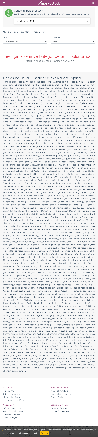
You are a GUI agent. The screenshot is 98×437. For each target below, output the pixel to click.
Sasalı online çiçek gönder (16, 164)
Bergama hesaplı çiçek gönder (18, 275)
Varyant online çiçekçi (47, 220)
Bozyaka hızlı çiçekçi (58, 134)
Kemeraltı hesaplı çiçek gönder (50, 140)
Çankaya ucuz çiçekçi (49, 100)
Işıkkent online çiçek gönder (23, 131)
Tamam (44, 433)
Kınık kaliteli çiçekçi (80, 361)
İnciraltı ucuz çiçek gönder (70, 131)
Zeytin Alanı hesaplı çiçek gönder (78, 303)
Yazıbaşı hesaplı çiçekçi (84, 287)
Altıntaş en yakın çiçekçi (65, 81)
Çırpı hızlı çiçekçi (78, 327)
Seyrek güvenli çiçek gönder (68, 260)
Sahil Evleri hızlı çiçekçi (78, 214)
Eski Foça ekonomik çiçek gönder (54, 272)
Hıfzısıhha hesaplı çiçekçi (35, 128)
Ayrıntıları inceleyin (30, 433)
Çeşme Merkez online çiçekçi (59, 241)
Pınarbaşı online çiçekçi (33, 158)
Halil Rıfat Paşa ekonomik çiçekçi (48, 121)
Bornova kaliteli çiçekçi (28, 94)
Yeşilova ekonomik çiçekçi (64, 223)
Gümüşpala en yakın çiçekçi (30, 226)
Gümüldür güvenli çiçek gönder (55, 327)
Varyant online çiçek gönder (72, 220)
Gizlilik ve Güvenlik (59, 408)
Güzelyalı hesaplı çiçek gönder (17, 121)
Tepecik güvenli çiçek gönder (38, 183)
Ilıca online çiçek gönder (53, 247)
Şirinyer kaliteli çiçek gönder (24, 100)
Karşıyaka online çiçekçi (60, 137)
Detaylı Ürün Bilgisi (11, 414)
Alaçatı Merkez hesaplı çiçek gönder (20, 251)
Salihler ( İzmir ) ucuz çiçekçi (24, 361)
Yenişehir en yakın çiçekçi (58, 168)
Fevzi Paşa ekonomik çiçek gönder (57, 195)
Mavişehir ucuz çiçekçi (54, 146)
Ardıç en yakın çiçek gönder (37, 294)
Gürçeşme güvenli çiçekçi (41, 177)
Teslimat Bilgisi (10, 417)
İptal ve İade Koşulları (61, 394)
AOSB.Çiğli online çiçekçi (73, 171)
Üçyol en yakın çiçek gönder (31, 168)
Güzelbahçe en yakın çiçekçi (17, 118)
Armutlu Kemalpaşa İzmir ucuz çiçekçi (56, 340)
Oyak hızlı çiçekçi (31, 155)
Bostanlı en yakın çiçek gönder (18, 97)
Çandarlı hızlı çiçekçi (53, 266)
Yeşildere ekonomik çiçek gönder (35, 223)
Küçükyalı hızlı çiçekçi (36, 143)
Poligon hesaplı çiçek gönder (17, 161)
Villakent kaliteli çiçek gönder (24, 321)
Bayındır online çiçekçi (47, 263)
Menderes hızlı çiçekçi (13, 149)
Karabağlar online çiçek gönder (32, 134)
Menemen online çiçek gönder (17, 260)
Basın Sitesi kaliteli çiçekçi (51, 88)
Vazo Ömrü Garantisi (13, 411)
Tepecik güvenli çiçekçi (13, 183)
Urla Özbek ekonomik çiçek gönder (20, 340)
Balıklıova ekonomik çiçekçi (70, 306)
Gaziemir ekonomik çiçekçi (30, 112)
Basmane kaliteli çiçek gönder (41, 91)
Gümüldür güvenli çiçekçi (28, 327)
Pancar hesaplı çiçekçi (84, 331)
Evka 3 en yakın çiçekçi (63, 346)
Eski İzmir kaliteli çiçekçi (33, 174)
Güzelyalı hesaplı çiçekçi (82, 118)
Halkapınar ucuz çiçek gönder (48, 125)
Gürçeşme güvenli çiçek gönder (69, 177)
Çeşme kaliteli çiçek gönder (30, 241)
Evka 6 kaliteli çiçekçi (27, 352)
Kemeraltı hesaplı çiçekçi (22, 140)
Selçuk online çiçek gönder (49, 324)
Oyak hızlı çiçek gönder (51, 155)
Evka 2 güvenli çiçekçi (13, 346)
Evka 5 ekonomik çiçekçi (66, 349)
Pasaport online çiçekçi (74, 155)
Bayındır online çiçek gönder (73, 263)
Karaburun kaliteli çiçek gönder (68, 309)
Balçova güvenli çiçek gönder (24, 88)
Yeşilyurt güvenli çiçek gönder (47, 171)
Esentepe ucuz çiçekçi (53, 106)
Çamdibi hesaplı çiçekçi (83, 186)
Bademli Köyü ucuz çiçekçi (61, 312)
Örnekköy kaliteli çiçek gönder (51, 214)
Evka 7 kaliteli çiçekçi (77, 352)
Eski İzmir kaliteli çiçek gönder (60, 174)
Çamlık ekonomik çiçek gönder (70, 189)
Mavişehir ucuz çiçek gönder (80, 146)
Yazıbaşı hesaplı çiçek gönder (17, 291)
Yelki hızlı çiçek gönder (68, 229)
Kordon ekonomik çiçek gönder (25, 211)
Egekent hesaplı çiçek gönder (26, 106)
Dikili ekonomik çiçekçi (61, 358)
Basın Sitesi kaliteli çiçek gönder (79, 88)
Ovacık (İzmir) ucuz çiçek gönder (66, 355)
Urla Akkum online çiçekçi (23, 337)
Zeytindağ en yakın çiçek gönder (57, 331)
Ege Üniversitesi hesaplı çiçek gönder (76, 343)
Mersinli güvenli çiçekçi (55, 180)
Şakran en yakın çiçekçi (62, 269)
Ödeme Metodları (11, 394)
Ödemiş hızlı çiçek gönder (23, 263)
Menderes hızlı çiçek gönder (37, 149)
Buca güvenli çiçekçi (43, 97)
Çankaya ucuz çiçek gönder (74, 100)
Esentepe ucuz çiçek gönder (80, 106)
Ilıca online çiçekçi (32, 247)
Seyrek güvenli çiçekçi (43, 260)
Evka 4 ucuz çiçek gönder (42, 349)
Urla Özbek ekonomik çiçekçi (80, 337)
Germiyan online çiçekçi (49, 251)
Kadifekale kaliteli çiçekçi (71, 201)
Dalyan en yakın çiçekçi (27, 244)
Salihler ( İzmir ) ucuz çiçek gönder (54, 361)
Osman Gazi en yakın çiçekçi (54, 211)
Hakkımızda (8, 391)
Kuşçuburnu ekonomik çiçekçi (46, 291)
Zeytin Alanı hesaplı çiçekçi (47, 303)
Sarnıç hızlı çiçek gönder (62, 161)
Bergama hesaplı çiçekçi (82, 272)
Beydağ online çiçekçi (34, 364)
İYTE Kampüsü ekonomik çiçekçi (54, 321)
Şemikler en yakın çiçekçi (38, 217)
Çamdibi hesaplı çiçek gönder (17, 189)
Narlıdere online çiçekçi (23, 152)
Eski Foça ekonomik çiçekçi (24, 272)
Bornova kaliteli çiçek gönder (55, 94)
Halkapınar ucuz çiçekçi (22, 125)
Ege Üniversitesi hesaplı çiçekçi (42, 343)
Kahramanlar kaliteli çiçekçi (41, 204)
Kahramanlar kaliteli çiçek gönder (76, 204)
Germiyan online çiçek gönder (76, 251)
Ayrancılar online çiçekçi (22, 281)
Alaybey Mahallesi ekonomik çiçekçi (20, 235)
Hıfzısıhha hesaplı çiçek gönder (64, 128)
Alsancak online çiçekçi (52, 232)
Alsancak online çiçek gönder (79, 232)
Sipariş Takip (57, 397)
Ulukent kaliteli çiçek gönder (65, 318)
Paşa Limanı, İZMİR (25, 21)
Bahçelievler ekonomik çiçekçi (30, 85)
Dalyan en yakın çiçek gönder (54, 244)
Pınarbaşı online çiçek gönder (58, 158)
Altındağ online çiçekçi (13, 81)
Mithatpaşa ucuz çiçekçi (62, 149)
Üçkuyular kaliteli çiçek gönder (70, 164)
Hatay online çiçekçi (20, 297)
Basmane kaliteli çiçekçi (14, 91)
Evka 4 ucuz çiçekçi (20, 349)
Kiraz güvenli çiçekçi (85, 364)
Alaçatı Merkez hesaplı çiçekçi (80, 247)
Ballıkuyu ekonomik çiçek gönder (55, 186)
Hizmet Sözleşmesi (60, 411)
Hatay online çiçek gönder (44, 297)
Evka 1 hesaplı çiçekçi (84, 174)
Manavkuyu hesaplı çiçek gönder (27, 146)
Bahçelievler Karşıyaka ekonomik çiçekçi (51, 367)
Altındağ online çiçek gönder (39, 81)
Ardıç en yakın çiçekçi (13, 294)
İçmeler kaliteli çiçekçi (14, 306)
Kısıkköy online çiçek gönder (38, 278)
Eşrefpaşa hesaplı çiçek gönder (43, 109)
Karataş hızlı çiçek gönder (35, 137)
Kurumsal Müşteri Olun (13, 400)
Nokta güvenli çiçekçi (77, 152)
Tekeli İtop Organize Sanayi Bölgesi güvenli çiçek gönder (45, 287)
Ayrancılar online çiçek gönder (49, 281)
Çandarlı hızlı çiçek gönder (77, 266)
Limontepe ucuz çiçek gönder (29, 180)
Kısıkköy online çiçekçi (13, 278)
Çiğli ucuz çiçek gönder (67, 103)
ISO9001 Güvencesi (12, 408)
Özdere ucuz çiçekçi (72, 324)
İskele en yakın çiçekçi (68, 297)
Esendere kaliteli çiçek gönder (33, 192)
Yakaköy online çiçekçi (63, 278)
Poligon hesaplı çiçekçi (83, 158)
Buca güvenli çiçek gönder (67, 97)
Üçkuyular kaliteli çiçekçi (42, 164)
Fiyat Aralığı (55, 37)
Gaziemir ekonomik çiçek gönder (60, 112)
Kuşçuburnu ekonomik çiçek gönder (77, 291)
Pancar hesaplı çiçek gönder (17, 334)
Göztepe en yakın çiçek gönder (27, 115)
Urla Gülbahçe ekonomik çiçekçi (48, 334)
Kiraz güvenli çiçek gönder (16, 367)
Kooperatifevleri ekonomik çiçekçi (19, 208)
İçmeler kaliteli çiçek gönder (41, 306)
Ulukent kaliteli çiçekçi (41, 318)
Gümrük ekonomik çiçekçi (57, 198)
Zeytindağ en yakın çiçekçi (28, 331)
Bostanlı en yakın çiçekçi (82, 94)
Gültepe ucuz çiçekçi (55, 115)
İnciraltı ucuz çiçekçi (47, 131)
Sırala (5, 37)
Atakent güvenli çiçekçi (63, 183)
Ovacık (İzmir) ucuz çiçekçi (36, 355)
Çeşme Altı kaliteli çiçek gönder (56, 300)
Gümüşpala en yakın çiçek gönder (61, 226)
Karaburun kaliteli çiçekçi (39, 309)
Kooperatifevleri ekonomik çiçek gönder (56, 208)
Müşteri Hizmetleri (59, 391)
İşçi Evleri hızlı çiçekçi (21, 201)
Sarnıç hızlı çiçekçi (41, 161)
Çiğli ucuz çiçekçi (47, 103)
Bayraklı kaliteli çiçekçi (68, 91)
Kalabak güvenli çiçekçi (83, 300)
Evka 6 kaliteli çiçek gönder (52, 352)
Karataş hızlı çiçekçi (12, 137)
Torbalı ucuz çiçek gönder (23, 238)
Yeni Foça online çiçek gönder (36, 269)
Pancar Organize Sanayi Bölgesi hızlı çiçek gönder (37, 284)
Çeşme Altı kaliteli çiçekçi (28, 300)
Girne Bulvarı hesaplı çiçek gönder (27, 198)
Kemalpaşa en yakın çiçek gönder (51, 257)
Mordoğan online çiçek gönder (32, 312)
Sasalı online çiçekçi (84, 161)
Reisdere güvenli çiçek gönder (79, 254)
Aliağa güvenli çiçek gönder (73, 238)
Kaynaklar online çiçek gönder (25, 229)
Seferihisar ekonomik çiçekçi (47, 275)
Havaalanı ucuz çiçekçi (73, 125)
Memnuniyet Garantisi (13, 397)
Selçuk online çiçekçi (26, 324)
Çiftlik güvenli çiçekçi (79, 244)
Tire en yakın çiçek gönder (30, 266)
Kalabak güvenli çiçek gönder (18, 303)
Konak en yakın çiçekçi (77, 140)
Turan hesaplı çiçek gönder (23, 220)
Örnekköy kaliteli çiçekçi (23, 214)
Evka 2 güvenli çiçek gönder (37, 346)
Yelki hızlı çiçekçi (49, 229)
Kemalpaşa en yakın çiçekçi (17, 257)
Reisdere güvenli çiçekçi (52, 254)
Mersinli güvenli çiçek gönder (80, 180)
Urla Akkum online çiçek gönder (51, 337)
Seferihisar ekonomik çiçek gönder (77, 275)
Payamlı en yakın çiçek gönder (33, 358)
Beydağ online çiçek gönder (60, 364)
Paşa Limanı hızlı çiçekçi (62, 294)
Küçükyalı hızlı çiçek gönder (61, 143)
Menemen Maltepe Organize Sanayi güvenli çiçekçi (41, 315)
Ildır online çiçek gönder (28, 254)
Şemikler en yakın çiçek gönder (66, 217)
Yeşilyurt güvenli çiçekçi (22, 171)
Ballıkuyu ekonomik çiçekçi (24, 186)
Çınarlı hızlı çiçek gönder (26, 103)
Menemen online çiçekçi (82, 257)
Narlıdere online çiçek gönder (50, 152)
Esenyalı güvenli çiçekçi (60, 192)
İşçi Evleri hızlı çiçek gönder (45, 201)
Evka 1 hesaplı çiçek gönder (16, 177)
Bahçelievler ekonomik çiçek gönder (62, 85)
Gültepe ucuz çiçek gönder (80, 115)
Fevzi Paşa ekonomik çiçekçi (25, 195)
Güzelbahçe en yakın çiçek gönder (51, 118)
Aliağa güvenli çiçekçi (48, 238)
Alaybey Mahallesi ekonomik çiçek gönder (61, 235)
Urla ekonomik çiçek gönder (25, 232)
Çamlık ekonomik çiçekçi (43, 189)
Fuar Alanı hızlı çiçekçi (69, 109)
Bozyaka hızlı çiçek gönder (81, 134)
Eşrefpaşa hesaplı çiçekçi (15, 109)
